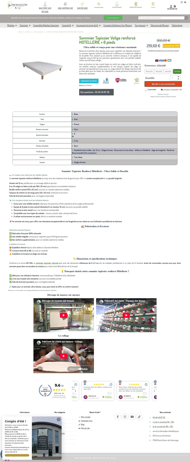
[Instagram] (125, 417)
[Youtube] (132, 417)
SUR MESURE (82, 8)
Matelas (10, 25)
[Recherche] (186, 17)
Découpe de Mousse (160, 25)
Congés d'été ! (15, 421)
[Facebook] (118, 417)
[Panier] (175, 6)
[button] (113, 17)
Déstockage (177, 25)
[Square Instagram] (185, 2)
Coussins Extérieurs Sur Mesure (117, 25)
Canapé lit (66, 25)
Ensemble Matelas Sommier (46, 25)
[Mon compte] (171, 6)
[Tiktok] (139, 417)
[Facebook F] (182, 2)
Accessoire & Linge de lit (87, 25)
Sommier (24, 25)
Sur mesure (140, 25)
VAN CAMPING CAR (65, 8)
